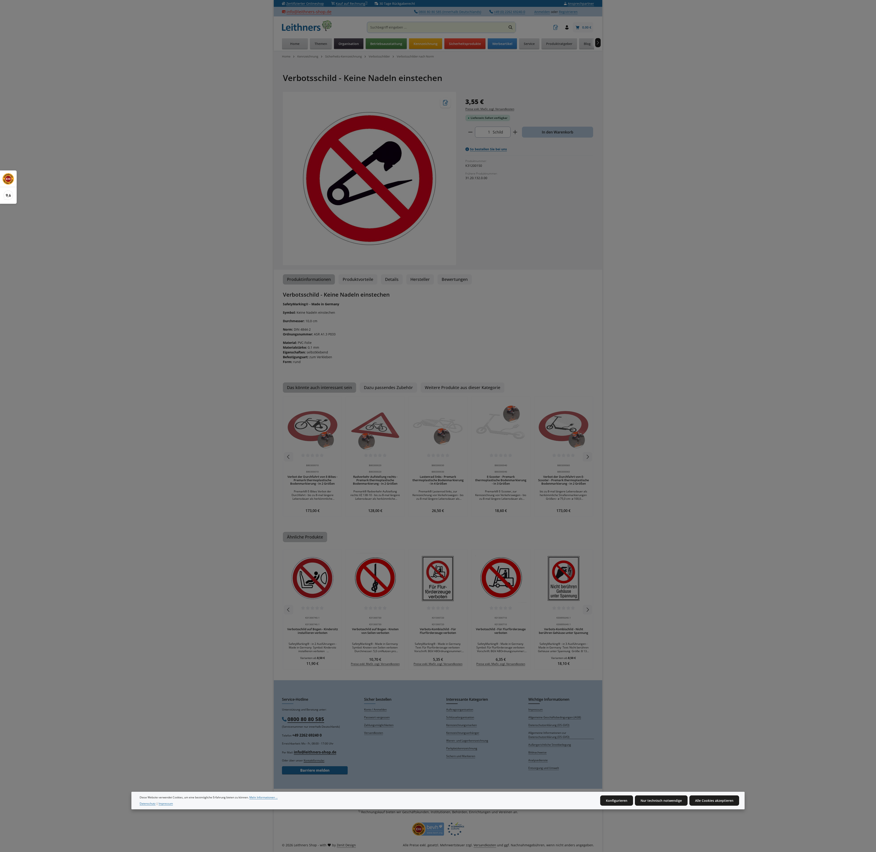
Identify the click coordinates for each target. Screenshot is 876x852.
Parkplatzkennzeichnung (461, 748)
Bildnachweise (537, 752)
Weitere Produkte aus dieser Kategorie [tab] (462, 387)
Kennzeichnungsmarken (461, 725)
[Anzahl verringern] (470, 132)
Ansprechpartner (581, 3)
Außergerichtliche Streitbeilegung (549, 745)
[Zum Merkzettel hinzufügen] (445, 102)
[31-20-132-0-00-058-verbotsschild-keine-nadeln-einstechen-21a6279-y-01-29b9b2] (369, 178)
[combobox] (436, 27)
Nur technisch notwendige (661, 800)
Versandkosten (373, 733)
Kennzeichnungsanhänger (462, 733)
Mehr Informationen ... (263, 797)
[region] (369, 178)
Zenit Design (346, 845)
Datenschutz (148, 803)
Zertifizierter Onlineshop (305, 3)
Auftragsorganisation (459, 709)
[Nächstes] (598, 42)
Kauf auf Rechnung (351, 3)
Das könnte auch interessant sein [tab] (319, 387)
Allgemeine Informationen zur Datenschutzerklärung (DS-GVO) (548, 735)
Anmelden (542, 12)
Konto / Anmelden (375, 709)
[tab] (309, 279)
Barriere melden (315, 770)
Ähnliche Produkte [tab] (305, 537)
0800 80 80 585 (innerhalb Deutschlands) (450, 12)
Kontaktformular (314, 760)
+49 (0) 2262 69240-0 (509, 12)
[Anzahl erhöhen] (515, 132)
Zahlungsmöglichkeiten (379, 725)
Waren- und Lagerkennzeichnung (467, 740)
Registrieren (568, 12)
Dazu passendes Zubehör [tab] (388, 387)
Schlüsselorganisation (460, 717)
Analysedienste (538, 760)
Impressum (535, 709)
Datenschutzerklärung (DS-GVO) (548, 725)
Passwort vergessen (377, 717)
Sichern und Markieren (460, 756)
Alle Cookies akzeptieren (714, 800)
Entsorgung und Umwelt (543, 768)
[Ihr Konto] (567, 27)
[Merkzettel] (555, 27)
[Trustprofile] (438, 829)
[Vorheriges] (288, 457)
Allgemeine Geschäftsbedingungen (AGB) (554, 717)
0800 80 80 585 (305, 719)
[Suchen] (511, 27)
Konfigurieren (616, 800)
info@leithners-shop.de (309, 11)
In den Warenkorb (557, 132)
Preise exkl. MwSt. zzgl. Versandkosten (489, 109)
